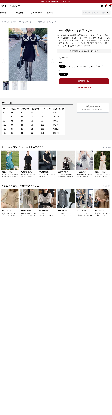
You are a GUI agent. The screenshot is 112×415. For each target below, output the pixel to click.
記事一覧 (50, 13)
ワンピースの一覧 (25, 22)
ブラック (63, 74)
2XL (84, 66)
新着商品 (3, 13)
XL (77, 66)
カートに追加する (84, 87)
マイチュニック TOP (9, 22)
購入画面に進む (84, 81)
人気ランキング (36, 13)
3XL (92, 66)
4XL (99, 66)
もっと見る (107, 147)
